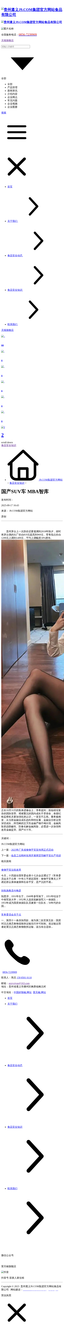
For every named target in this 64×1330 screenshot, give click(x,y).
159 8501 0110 (24, 977)
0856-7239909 (9, 972)
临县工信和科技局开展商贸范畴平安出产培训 (36, 855)
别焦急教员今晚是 (11, 890)
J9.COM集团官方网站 (51, 479)
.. (2, 343)
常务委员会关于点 (11, 914)
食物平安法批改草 (11, 869)
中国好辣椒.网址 (23, 992)
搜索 (3, 112)
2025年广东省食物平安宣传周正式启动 (32, 849)
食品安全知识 (16, 483)
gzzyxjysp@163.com (19, 983)
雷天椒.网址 (39, 992)
